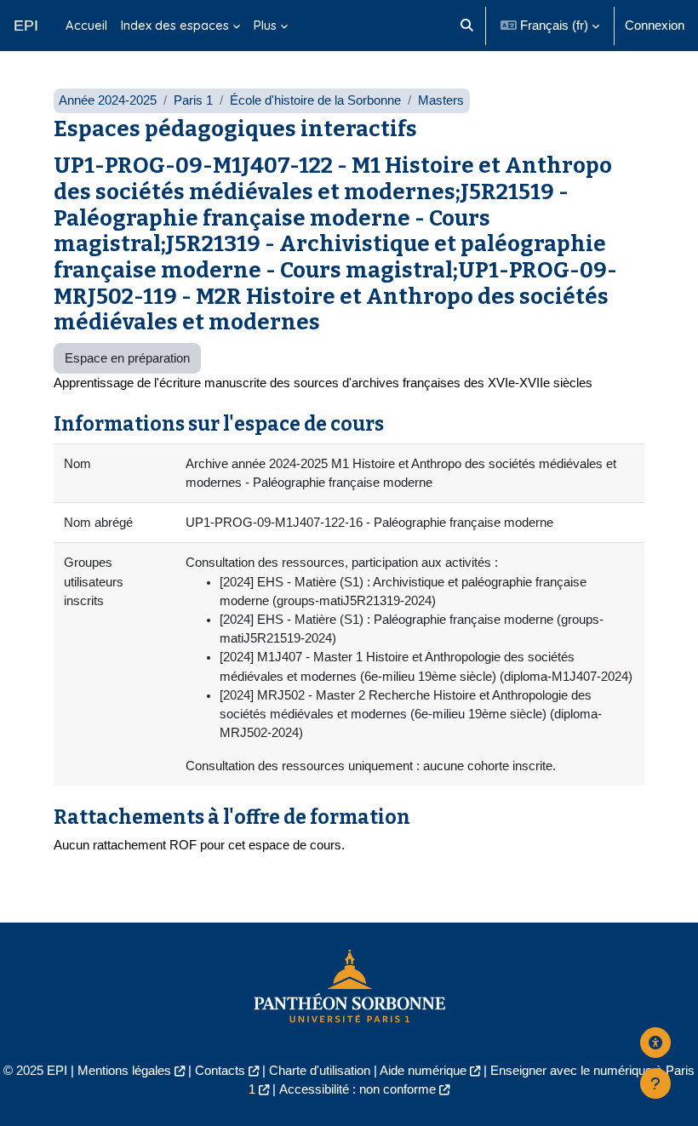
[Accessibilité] (655, 1042)
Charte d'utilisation (319, 1070)
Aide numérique (423, 1070)
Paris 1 (193, 100)
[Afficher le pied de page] (655, 1083)
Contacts (220, 1070)
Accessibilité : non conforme (357, 1089)
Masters (441, 100)
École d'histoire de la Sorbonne (315, 100)
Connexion (654, 25)
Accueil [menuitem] (86, 25)
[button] (467, 25)
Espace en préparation (127, 358)
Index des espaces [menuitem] (175, 25)
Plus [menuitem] (265, 25)
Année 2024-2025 (108, 100)
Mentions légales (124, 1070)
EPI (26, 25)
